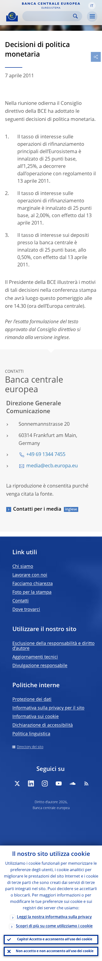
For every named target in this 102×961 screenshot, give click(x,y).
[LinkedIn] (31, 783)
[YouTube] (59, 783)
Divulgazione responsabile (39, 666)
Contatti (20, 601)
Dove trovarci (26, 609)
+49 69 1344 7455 (45, 454)
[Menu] (92, 16)
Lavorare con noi (29, 575)
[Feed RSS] (86, 783)
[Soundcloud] (72, 783)
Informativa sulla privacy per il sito (48, 708)
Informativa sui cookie (35, 717)
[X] (17, 783)
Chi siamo (22, 566)
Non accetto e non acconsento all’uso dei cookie (55, 951)
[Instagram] (45, 783)
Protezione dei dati (31, 699)
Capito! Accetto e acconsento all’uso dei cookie (54, 939)
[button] (92, 5)
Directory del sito (30, 747)
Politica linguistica (31, 734)
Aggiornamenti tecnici (35, 657)
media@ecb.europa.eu (52, 466)
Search (75, 16)
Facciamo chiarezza (32, 584)
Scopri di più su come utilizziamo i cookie (54, 926)
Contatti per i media (37, 509)
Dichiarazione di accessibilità (42, 725)
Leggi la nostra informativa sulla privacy (54, 917)
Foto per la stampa (31, 592)
